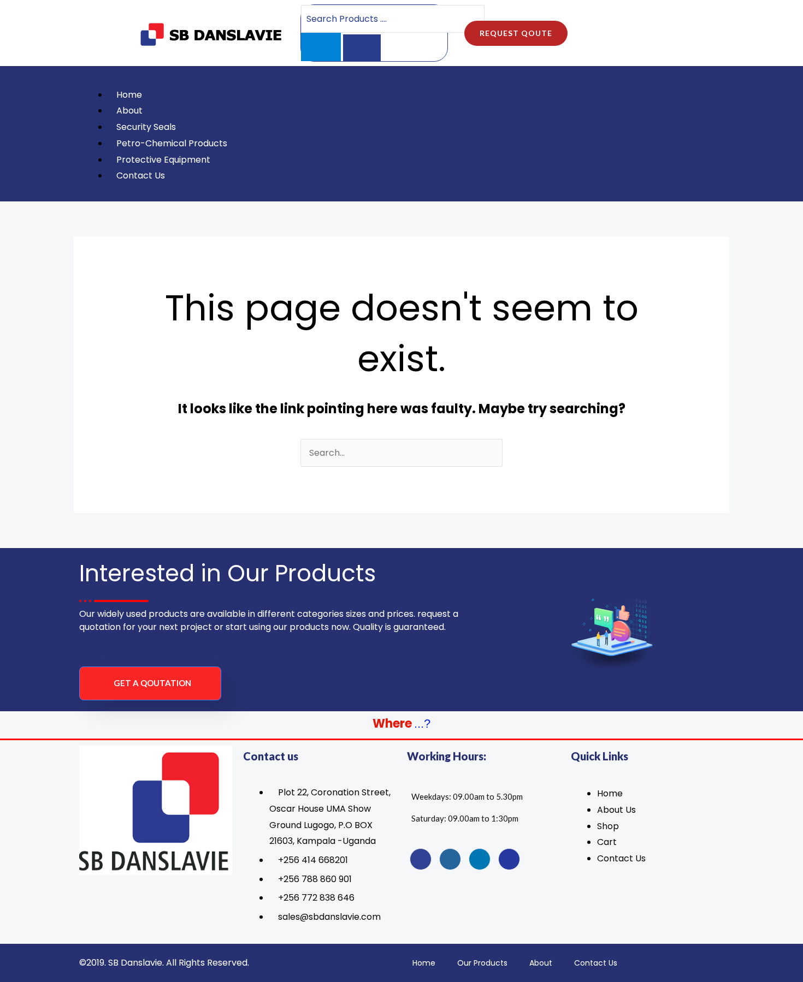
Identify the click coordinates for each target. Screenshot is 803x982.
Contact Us (140, 175)
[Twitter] (450, 859)
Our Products (482, 962)
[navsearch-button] (694, 134)
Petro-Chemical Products (171, 143)
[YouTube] (509, 859)
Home (129, 94)
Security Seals (146, 127)
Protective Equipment (163, 159)
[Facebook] (421, 859)
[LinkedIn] (480, 859)
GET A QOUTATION (152, 683)
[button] (369, 78)
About (129, 110)
